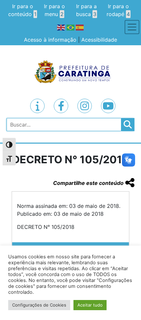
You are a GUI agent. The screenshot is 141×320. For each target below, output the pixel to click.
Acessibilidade (99, 39)
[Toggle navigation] (132, 27)
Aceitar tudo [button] (90, 305)
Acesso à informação (50, 39)
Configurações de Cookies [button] (39, 305)
